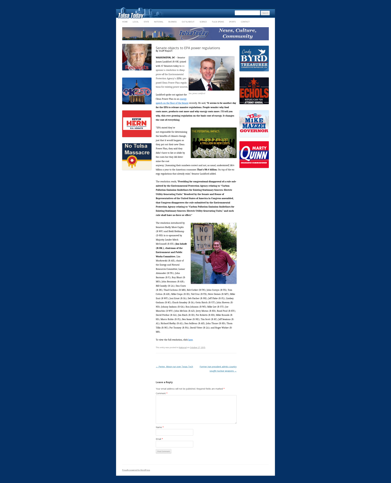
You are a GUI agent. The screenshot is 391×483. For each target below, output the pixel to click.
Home (125, 21)
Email (159, 438)
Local (136, 21)
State (146, 21)
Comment (162, 393)
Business (172, 21)
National (158, 21)
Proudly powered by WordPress (136, 470)
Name (160, 427)
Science (203, 21)
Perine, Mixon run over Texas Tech (174, 366)
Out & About (188, 21)
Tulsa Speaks (218, 21)
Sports (232, 21)
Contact (245, 21)
